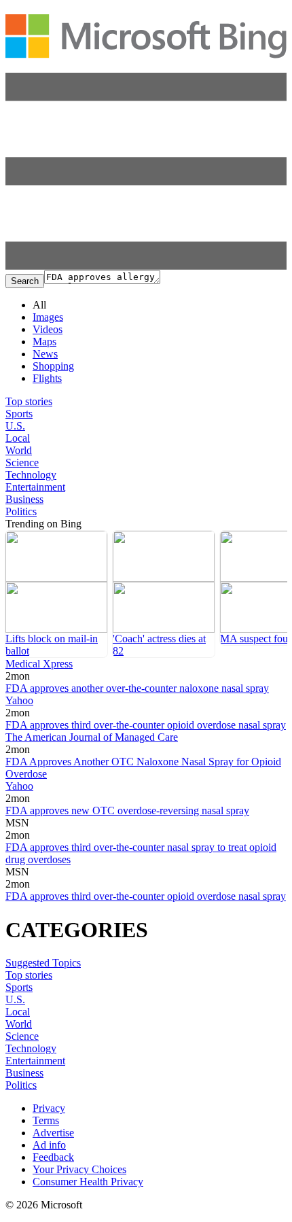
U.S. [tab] (15, 426)
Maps (44, 341)
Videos (47, 329)
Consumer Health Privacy (88, 1181)
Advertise (53, 1132)
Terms (46, 1120)
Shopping (53, 366)
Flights (47, 378)
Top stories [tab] (28, 401)
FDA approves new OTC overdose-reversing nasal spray (127, 810)
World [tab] (18, 450)
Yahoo (19, 700)
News (45, 354)
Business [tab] (24, 499)
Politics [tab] (21, 511)
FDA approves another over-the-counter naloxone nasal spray (137, 688)
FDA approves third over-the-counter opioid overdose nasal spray (145, 725)
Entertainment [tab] (35, 487)
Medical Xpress (39, 663)
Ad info (49, 1145)
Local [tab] (17, 438)
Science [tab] (22, 462)
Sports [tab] (19, 413)
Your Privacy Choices (79, 1169)
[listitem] (56, 594)
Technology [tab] (30, 475)
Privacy (49, 1108)
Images (48, 317)
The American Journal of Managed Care (91, 737)
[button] (146, 266)
